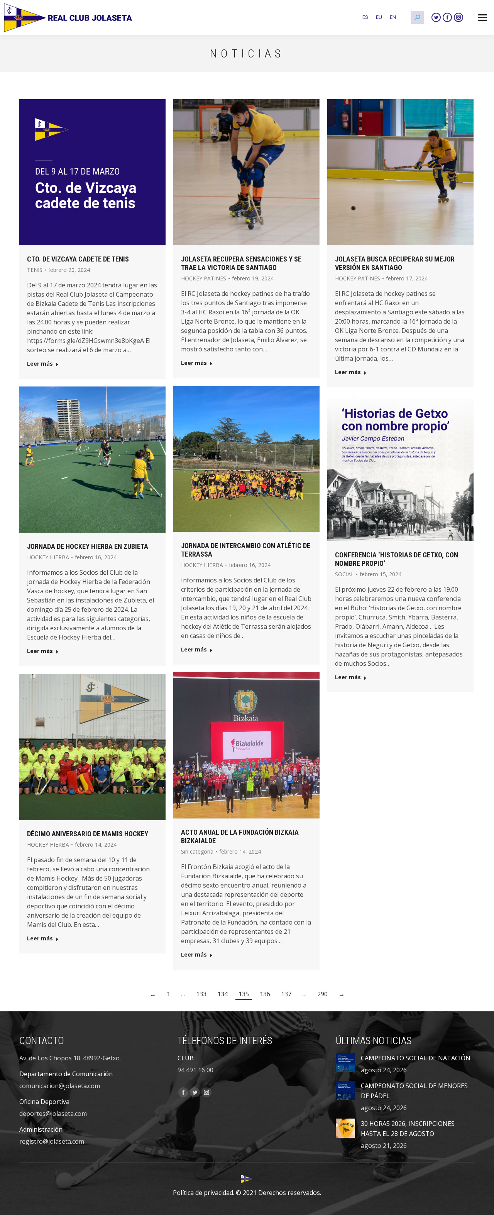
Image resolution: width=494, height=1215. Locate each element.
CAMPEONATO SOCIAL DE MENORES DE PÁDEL (414, 1091)
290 (322, 994)
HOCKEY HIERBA (202, 565)
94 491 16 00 (195, 1070)
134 (222, 994)
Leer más (40, 363)
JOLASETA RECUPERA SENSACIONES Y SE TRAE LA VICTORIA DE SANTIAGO (241, 263)
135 (244, 994)
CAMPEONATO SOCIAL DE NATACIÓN (415, 1058)
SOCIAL (344, 574)
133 (201, 994)
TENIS (34, 269)
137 (286, 994)
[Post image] (345, 1062)
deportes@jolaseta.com (53, 1113)
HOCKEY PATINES (203, 278)
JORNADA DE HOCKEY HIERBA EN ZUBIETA (87, 546)
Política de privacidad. (203, 1192)
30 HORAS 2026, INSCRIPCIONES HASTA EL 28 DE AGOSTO (408, 1128)
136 (265, 994)
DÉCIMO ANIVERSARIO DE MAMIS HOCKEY (87, 834)
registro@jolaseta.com (51, 1141)
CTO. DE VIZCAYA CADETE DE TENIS (78, 259)
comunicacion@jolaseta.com (59, 1086)
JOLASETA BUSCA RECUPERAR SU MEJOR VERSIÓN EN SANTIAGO (395, 263)
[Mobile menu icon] (482, 17)
